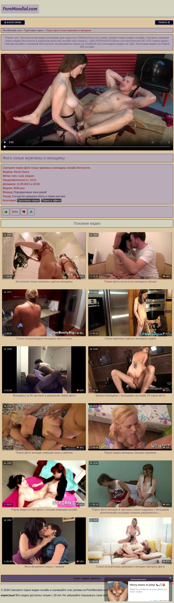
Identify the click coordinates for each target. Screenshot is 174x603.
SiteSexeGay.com (88, 37)
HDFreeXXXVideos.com (110, 40)
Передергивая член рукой (30, 192)
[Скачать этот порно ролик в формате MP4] (31, 211)
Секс (76, 578)
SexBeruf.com (93, 43)
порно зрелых (91, 578)
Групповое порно (28, 200)
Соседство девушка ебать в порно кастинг (38, 196)
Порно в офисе (51, 200)
